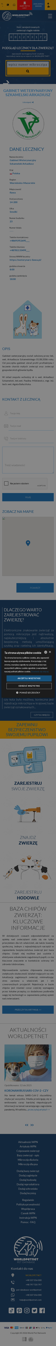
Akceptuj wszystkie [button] (29, 678)
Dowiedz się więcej (40, 671)
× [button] (50, 652)
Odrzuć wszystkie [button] (29, 686)
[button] (28, 692)
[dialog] (28, 673)
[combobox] (45, 652)
